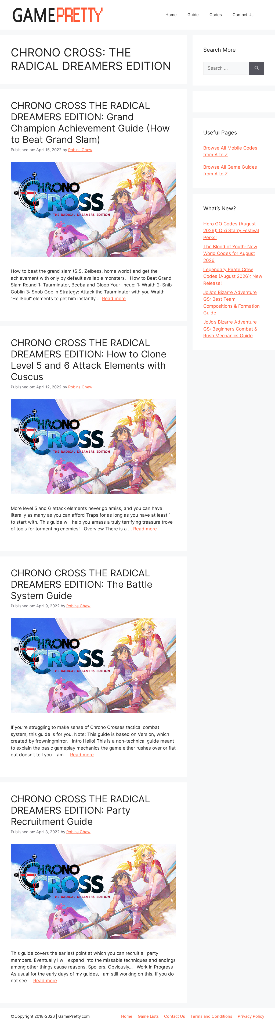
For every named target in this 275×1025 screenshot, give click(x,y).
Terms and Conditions (211, 1016)
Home (171, 14)
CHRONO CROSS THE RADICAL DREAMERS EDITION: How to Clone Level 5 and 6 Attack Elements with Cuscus (88, 359)
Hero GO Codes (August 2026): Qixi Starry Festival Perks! (231, 230)
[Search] (256, 68)
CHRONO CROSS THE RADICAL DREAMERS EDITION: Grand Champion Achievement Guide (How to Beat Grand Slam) (90, 122)
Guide (193, 14)
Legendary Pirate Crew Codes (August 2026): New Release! (232, 276)
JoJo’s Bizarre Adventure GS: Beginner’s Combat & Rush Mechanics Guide (230, 328)
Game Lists (148, 1016)
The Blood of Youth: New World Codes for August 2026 (230, 253)
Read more (114, 298)
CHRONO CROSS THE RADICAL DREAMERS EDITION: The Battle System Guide (81, 584)
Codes (215, 14)
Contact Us (243, 14)
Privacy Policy (251, 1016)
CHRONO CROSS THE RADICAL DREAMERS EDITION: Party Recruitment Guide (80, 810)
